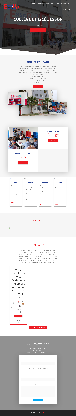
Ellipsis (44, 413)
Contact (69, 3)
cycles (47, 3)
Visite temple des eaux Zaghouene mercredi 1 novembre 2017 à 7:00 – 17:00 (18, 282)
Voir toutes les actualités (38, 327)
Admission (57, 3)
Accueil (33, 3)
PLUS (12, 202)
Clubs (52, 3)
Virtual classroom (67, 9)
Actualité (63, 3)
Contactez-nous (38, 30)
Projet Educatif (40, 3)
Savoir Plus (38, 86)
